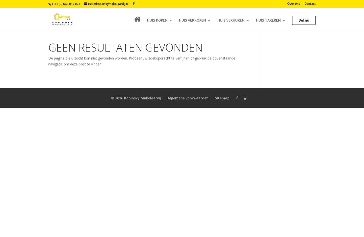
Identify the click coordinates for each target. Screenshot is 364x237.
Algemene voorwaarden (188, 98)
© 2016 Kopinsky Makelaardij (136, 98)
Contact (310, 4)
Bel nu (304, 20)
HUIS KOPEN (157, 21)
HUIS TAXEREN (268, 21)
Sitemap (222, 98)
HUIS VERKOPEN (192, 21)
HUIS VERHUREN (231, 21)
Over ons (293, 4)
